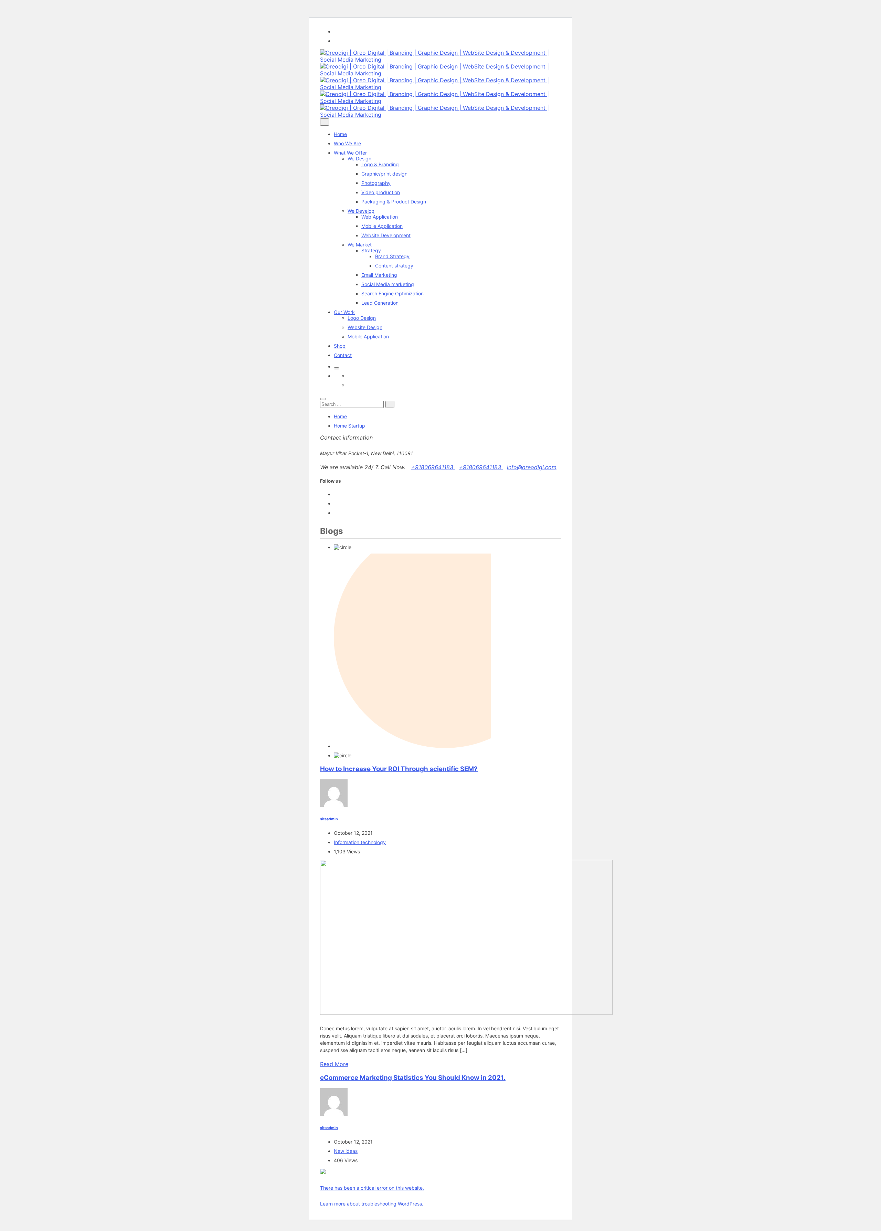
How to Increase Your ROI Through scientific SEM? (399, 769)
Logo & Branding (380, 164)
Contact (343, 355)
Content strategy (394, 266)
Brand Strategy (392, 256)
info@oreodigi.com (531, 467)
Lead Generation (380, 303)
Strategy (371, 250)
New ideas (346, 1151)
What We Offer (350, 153)
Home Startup (349, 426)
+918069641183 (433, 467)
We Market (360, 245)
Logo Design (362, 318)
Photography (376, 183)
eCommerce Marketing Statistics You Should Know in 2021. (413, 1078)
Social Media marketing (387, 284)
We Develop (361, 211)
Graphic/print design (384, 174)
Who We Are (347, 143)
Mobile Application (382, 226)
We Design (359, 158)
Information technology (360, 842)
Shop (340, 346)
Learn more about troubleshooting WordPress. (371, 1204)
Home (340, 134)
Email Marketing (379, 275)
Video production (380, 192)
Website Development (386, 235)
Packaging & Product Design (393, 201)
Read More (334, 1064)
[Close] (323, 399)
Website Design (365, 327)
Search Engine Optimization (392, 293)
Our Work (344, 312)
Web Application (379, 217)
